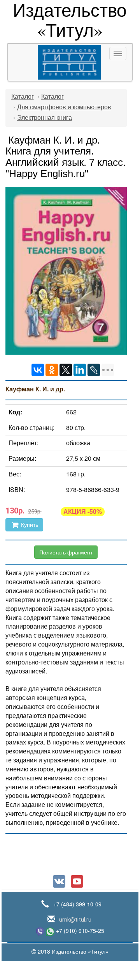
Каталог (22, 96)
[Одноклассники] (52, 370)
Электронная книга (44, 117)
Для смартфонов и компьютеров (64, 107)
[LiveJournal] (94, 370)
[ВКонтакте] (38, 370)
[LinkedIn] (80, 370)
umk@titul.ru (74, 920)
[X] (66, 370)
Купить (28, 525)
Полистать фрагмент (66, 552)
